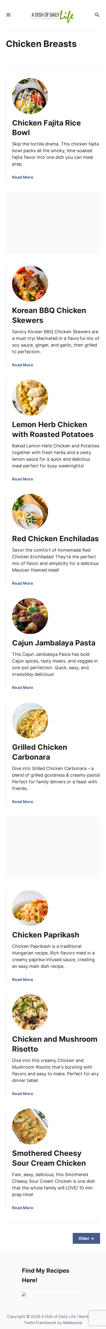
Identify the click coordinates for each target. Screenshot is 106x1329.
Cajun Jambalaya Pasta (53, 642)
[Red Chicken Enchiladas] (30, 512)
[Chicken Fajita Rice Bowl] (30, 96)
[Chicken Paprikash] (30, 908)
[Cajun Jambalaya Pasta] (30, 616)
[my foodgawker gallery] (24, 1294)
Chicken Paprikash (45, 934)
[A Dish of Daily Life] (52, 15)
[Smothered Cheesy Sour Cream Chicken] (30, 1126)
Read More (22, 177)
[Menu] (8, 15)
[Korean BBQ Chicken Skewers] (30, 284)
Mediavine (72, 1322)
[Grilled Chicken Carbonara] (30, 720)
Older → (86, 1238)
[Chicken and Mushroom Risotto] (30, 1012)
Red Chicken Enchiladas (55, 538)
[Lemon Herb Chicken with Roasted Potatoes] (30, 398)
